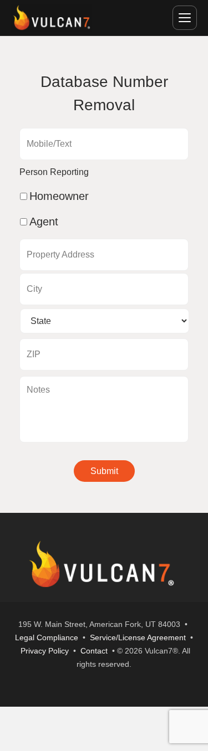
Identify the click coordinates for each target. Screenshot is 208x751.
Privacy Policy (45, 650)
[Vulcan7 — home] (51, 18)
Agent (43, 221)
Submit (104, 471)
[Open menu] (185, 18)
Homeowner (59, 196)
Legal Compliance (46, 637)
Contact (94, 650)
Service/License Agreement (138, 637)
